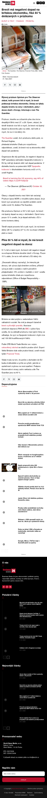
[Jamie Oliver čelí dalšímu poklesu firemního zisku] (9, 499)
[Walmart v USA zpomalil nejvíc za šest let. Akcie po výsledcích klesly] (9, 521)
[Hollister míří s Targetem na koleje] (10, 648)
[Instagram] (40, 3)
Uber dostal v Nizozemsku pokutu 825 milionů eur (30, 446)
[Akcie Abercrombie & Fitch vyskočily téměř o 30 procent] (9, 393)
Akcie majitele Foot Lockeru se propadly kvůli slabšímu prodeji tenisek (30, 435)
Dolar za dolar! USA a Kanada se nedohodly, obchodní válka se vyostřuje (30, 531)
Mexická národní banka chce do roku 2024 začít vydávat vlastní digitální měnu (31, 604)
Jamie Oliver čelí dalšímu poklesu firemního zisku (30, 499)
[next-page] (6, 550)
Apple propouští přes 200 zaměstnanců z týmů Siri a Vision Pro (30, 467)
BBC (27, 328)
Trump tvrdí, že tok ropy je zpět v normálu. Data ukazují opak (30, 626)
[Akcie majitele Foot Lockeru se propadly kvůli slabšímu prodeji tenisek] (9, 435)
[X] (43, 3)
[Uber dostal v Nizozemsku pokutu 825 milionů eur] (9, 446)
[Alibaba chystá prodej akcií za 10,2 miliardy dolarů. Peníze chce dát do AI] (9, 489)
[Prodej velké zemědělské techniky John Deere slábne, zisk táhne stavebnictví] (9, 510)
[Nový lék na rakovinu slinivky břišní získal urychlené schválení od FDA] (9, 403)
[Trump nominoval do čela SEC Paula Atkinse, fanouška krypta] (10, 637)
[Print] (20, 85)
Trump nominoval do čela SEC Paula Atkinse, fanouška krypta (31, 637)
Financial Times (13, 353)
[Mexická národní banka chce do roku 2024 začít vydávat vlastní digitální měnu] (10, 605)
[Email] (15, 85)
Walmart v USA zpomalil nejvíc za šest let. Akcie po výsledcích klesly (31, 520)
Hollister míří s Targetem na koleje (30, 648)
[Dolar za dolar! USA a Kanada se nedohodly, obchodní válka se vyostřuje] (9, 531)
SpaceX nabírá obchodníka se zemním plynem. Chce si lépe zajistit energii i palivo (29, 478)
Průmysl (30, 21)
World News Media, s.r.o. (19, 788)
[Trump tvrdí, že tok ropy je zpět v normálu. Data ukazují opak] (10, 626)
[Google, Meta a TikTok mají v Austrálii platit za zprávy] (9, 542)
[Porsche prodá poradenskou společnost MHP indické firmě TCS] (9, 425)
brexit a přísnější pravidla (12, 325)
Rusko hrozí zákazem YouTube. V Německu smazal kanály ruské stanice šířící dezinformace (32, 615)
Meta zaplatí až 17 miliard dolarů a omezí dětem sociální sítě (30, 414)
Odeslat (23, 780)
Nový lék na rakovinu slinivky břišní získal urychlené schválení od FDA (31, 403)
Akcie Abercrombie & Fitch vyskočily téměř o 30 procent (29, 392)
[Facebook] (38, 3)
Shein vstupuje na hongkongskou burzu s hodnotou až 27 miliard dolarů (31, 456)
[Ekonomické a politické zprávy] (9, 3)
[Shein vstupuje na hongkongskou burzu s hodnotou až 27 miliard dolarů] (9, 457)
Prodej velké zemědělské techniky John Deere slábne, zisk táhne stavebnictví (30, 510)
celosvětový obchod (10, 347)
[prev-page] (3, 550)
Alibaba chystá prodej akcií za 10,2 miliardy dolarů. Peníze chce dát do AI (31, 488)
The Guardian (7, 137)
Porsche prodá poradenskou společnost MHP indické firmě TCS (31, 424)
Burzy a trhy (8, 21)
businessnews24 (12, 77)
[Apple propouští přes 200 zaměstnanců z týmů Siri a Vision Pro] (9, 467)
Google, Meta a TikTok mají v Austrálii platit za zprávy (29, 542)
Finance (20, 21)
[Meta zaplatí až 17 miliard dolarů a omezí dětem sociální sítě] (9, 414)
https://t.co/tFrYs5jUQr (18, 180)
